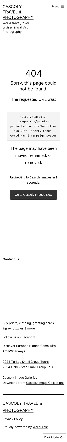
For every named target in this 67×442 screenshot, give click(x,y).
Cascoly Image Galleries (20, 377)
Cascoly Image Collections (45, 383)
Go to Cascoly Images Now (33, 194)
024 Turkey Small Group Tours (26, 361)
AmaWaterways (14, 351)
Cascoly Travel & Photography (18, 12)
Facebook (29, 337)
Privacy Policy (13, 419)
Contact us (11, 259)
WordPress (40, 427)
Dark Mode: (51, 437)
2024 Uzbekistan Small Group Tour (28, 367)
